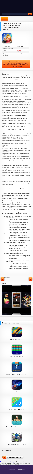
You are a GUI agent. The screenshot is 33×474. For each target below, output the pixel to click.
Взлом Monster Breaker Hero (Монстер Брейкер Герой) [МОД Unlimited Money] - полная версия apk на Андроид (17, 64)
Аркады (19, 50)
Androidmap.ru (20, 469)
